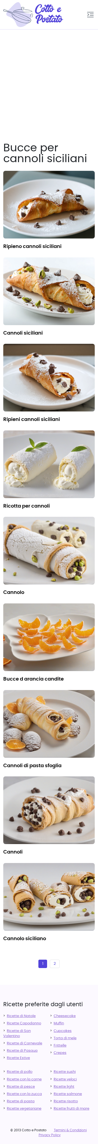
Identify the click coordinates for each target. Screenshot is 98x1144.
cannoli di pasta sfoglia (32, 765)
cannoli (13, 852)
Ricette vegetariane (24, 1108)
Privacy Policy (50, 1135)
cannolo (13, 592)
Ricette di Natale (21, 1016)
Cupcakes (63, 1031)
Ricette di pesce (21, 1087)
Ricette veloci (65, 1079)
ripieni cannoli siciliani (31, 419)
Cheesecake (65, 1016)
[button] (90, 14)
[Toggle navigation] (90, 14)
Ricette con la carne (24, 1079)
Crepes (60, 1053)
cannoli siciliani (23, 333)
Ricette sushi (65, 1072)
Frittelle (60, 1045)
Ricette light (64, 1087)
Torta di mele (65, 1038)
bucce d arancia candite (33, 679)
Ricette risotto (66, 1101)
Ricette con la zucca (24, 1094)
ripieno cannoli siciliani (32, 246)
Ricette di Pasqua (22, 1051)
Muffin (59, 1023)
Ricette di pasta (21, 1101)
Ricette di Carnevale (24, 1043)
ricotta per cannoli (26, 506)
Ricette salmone (68, 1094)
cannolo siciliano (24, 938)
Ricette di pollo (19, 1072)
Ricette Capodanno (24, 1023)
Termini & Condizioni (70, 1130)
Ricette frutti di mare (71, 1108)
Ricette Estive (18, 1058)
